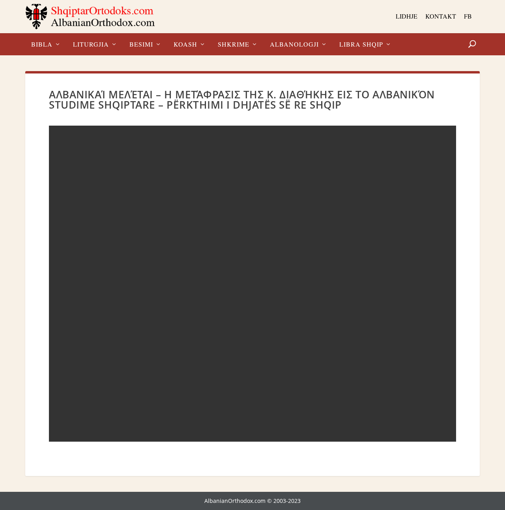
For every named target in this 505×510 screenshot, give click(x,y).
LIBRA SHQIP (361, 44)
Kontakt (440, 16)
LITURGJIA (91, 44)
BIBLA (41, 44)
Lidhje (406, 16)
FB (468, 16)
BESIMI (141, 44)
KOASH (185, 44)
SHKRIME (233, 44)
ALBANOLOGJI (294, 44)
